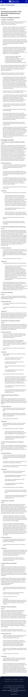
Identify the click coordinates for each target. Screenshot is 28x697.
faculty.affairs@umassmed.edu (20, 690)
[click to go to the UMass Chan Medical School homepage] (14, 1)
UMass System (7, 681)
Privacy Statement (14, 694)
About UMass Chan (8, 679)
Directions (21, 679)
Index (12, 681)
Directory (16, 681)
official (9, 685)
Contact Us (21, 681)
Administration (15, 679)
